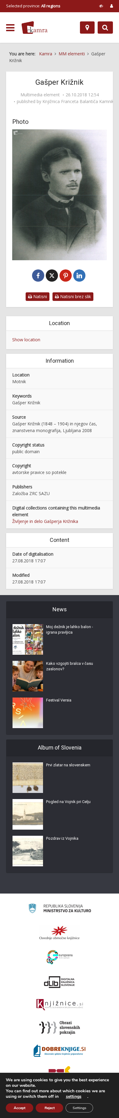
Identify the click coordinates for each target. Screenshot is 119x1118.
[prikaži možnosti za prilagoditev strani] (101, 6)
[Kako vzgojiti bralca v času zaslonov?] (28, 676)
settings (73, 1096)
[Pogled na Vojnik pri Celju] (28, 814)
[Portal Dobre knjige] (59, 1051)
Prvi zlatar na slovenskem (68, 765)
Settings (79, 1107)
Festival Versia (58, 700)
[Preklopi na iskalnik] (105, 27)
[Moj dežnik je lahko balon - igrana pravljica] (28, 639)
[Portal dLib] (59, 982)
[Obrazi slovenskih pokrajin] (59, 1027)
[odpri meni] (10, 28)
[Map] (87, 27)
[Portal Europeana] (59, 957)
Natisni (39, 296)
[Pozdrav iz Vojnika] (28, 851)
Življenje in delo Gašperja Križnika (45, 521)
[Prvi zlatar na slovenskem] (28, 777)
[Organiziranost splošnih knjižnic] (59, 932)
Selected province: (33, 6)
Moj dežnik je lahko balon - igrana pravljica (69, 629)
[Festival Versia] (28, 713)
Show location (26, 339)
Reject (50, 1107)
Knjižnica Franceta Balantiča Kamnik (78, 101)
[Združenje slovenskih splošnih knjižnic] (59, 1005)
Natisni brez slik (75, 296)
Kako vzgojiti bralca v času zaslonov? (69, 666)
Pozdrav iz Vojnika (62, 838)
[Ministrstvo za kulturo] (60, 909)
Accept (19, 1107)
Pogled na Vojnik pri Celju (68, 801)
